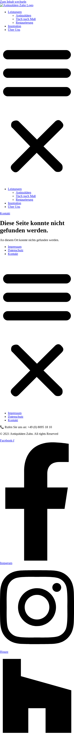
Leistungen (15, 12)
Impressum (15, 246)
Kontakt (13, 253)
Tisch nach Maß (26, 19)
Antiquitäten (23, 15)
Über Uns (14, 29)
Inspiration (14, 26)
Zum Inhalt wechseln (13, 1)
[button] (37, 109)
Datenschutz (15, 250)
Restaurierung (24, 22)
